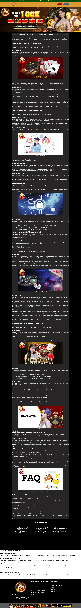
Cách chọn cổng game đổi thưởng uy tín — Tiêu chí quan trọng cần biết (20, 528)
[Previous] (11, 536)
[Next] (69, 536)
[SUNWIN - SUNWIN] (17, 4)
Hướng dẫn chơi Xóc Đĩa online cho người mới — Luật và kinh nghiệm (60, 528)
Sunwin (13, 38)
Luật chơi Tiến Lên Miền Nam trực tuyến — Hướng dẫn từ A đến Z (40, 528)
